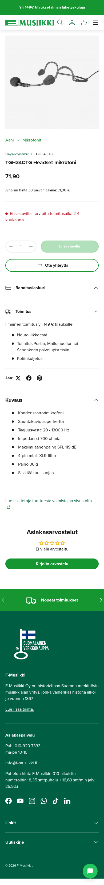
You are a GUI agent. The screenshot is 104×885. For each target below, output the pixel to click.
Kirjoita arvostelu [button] (52, 564)
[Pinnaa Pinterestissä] (39, 378)
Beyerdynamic (17, 154)
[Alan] (90, 871)
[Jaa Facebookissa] (28, 378)
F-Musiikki (24, 865)
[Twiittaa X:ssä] (18, 378)
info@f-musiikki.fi (21, 763)
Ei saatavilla (69, 246)
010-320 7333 (28, 746)
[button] (84, 23)
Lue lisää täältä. (19, 709)
